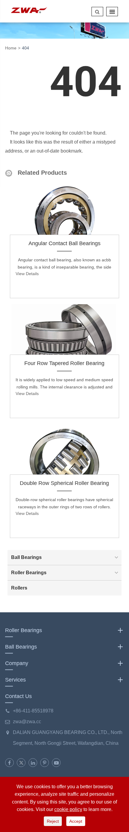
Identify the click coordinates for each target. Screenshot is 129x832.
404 (25, 48)
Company (16, 663)
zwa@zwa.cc (27, 721)
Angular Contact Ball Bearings (64, 243)
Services (15, 680)
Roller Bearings (28, 572)
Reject (53, 821)
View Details (27, 273)
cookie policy (68, 809)
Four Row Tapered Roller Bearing (64, 363)
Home (10, 48)
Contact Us (18, 696)
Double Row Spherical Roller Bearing (64, 483)
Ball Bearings (26, 557)
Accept (75, 821)
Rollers (19, 587)
